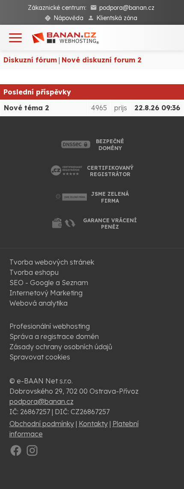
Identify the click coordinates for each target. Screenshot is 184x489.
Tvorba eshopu (34, 272)
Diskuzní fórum (30, 60)
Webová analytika (38, 303)
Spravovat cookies (39, 357)
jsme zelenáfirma (110, 197)
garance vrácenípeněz (110, 223)
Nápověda (68, 18)
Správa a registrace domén (54, 336)
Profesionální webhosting (49, 326)
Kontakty (93, 423)
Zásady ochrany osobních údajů (60, 346)
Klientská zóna (116, 18)
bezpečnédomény (110, 144)
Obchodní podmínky (41, 423)
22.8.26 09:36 (157, 107)
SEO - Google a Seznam (48, 282)
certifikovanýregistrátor (110, 171)
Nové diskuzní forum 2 (102, 60)
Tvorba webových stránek (51, 262)
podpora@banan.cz (126, 8)
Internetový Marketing (46, 293)
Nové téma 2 (26, 107)
